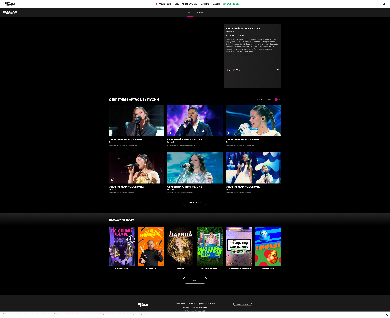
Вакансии (191, 304)
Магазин (216, 4)
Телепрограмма (189, 4)
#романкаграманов (245, 55)
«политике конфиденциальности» (102, 314)
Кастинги (204, 4)
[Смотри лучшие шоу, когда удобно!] (10, 4)
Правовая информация (206, 304)
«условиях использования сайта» (76, 314)
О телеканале (180, 304)
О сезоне (200, 12)
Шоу (177, 4)
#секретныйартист (232, 55)
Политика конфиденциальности (195, 307)
